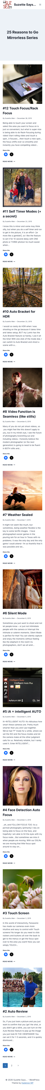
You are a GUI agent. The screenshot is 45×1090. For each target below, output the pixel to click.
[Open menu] (40, 4)
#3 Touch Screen (16, 913)
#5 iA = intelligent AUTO (22, 711)
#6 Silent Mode (15, 613)
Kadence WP (27, 1083)
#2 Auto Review (15, 1011)
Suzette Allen (10, 118)
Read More (9, 161)
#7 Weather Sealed (18, 515)
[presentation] (22, 84)
